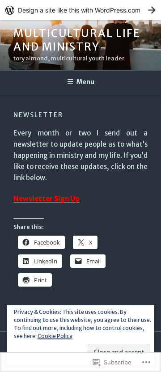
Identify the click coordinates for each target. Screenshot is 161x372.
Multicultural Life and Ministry (76, 40)
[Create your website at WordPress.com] (80, 10)
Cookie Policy (55, 336)
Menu (85, 82)
